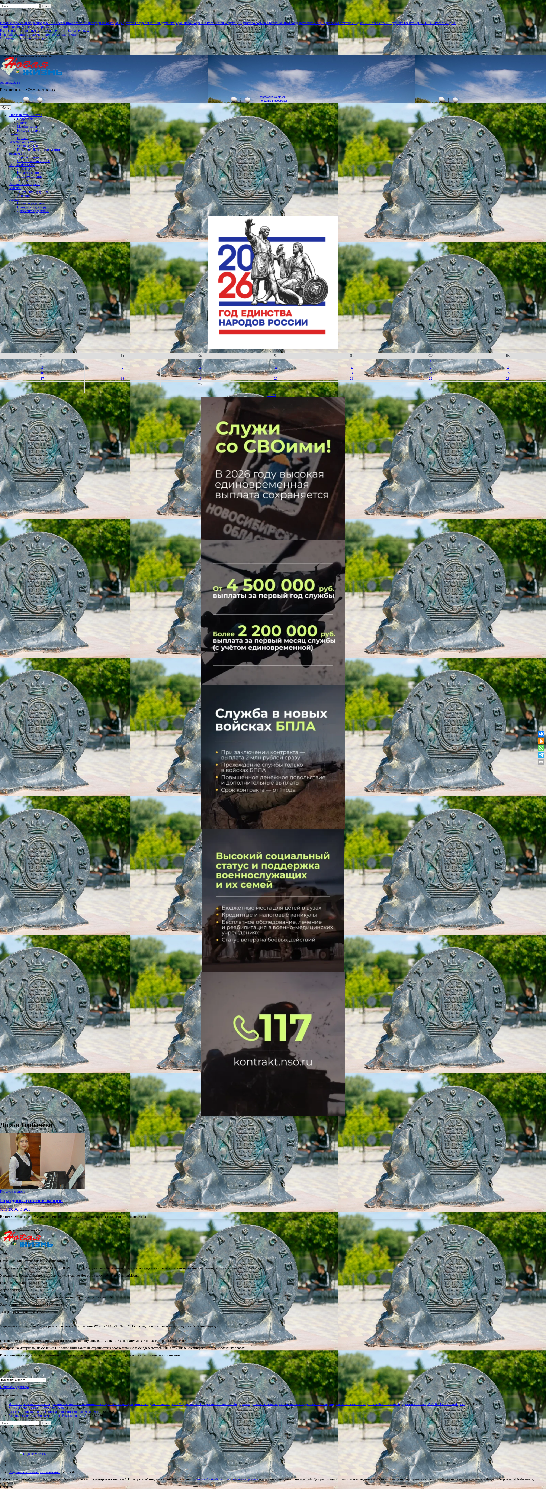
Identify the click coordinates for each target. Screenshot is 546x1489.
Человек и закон (29, 146)
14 (351, 373)
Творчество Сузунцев (33, 192)
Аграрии (23, 195)
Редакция (15, 199)
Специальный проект (24, 184)
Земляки (15, 188)
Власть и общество (22, 142)
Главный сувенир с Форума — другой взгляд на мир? (39, 34)
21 (351, 378)
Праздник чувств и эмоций (31, 1200)
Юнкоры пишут (28, 130)
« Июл (271, 395)
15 (430, 373)
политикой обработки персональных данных (225, 1479)
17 (42, 378)
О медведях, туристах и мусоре (22, 38)
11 (122, 373)
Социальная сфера (22, 165)
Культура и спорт (29, 172)
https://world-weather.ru (273, 97)
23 (508, 378)
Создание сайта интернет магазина (34, 1472)
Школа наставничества (25, 115)
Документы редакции (33, 211)
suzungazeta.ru (10, 82)
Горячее (22, 138)
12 (200, 373)
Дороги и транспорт (31, 157)
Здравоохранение (29, 176)
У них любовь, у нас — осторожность (27, 27)
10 (42, 373)
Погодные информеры (273, 100)
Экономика (17, 153)
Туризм (22, 180)
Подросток (25, 119)
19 (200, 378)
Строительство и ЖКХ (33, 161)
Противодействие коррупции (38, 149)
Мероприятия (27, 126)
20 (275, 378)
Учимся (22, 123)
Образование (26, 169)
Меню (5, 107)
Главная (14, 134)
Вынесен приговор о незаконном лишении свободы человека (45, 30)
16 (508, 373)
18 (122, 378)
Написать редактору (31, 207)
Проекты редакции (31, 203)
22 (430, 378)
